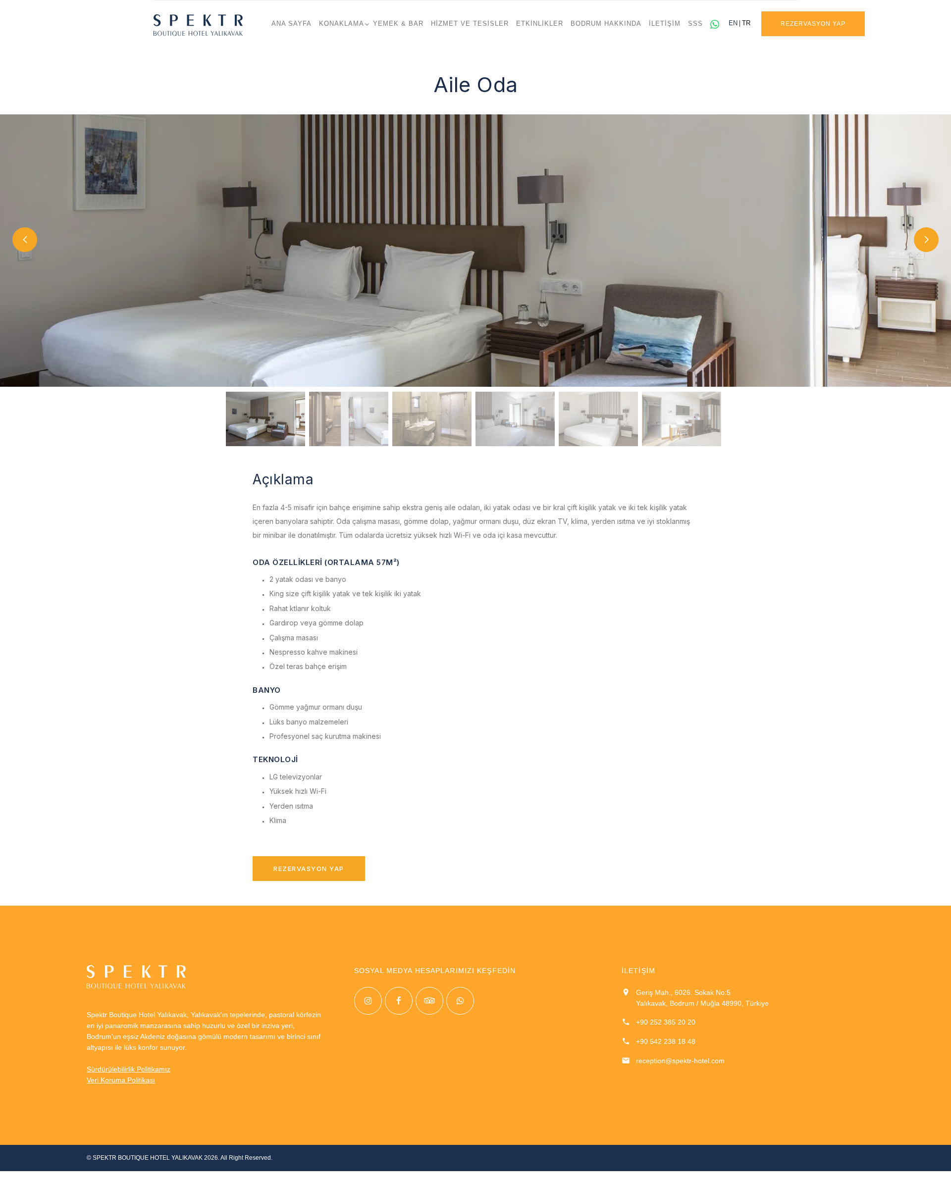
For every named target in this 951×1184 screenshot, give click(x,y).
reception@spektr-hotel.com (680, 1061)
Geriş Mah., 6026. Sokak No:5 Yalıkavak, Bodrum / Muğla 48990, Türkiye (702, 997)
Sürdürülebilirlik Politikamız (128, 1069)
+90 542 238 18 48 (665, 1041)
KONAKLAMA (341, 23)
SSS (695, 23)
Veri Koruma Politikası (121, 1080)
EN (733, 23)
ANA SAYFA (291, 23)
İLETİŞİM (665, 23)
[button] (24, 239)
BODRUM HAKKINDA (606, 23)
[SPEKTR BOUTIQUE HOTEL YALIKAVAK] (198, 25)
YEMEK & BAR (398, 23)
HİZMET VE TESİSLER (470, 23)
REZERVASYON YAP (813, 23)
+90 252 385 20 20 (665, 1022)
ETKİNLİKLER (539, 23)
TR (746, 23)
